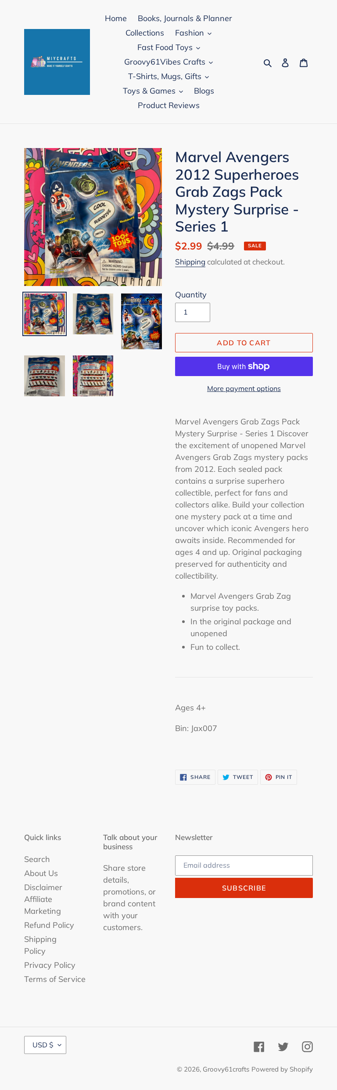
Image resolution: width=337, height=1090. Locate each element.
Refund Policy (49, 925)
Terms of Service (55, 979)
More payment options (244, 388)
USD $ (43, 1044)
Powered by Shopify (282, 1069)
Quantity (191, 295)
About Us (41, 873)
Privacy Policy (49, 965)
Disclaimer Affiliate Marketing (43, 899)
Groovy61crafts (226, 1069)
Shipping (190, 261)
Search (37, 859)
